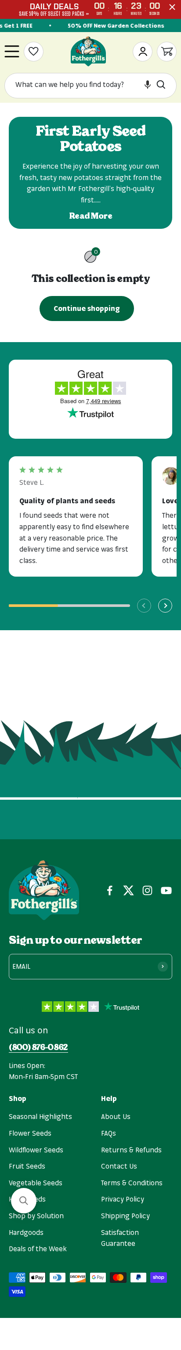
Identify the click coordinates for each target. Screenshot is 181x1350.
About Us (115, 1116)
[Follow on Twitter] (128, 890)
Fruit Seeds (27, 1166)
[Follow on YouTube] (166, 890)
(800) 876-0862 (38, 1047)
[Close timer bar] (172, 7)
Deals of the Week (38, 1248)
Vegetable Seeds (35, 1182)
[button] (148, 84)
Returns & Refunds (131, 1149)
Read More (90, 216)
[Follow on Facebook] (110, 890)
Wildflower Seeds (36, 1149)
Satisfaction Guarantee (120, 1238)
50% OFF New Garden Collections (114, 25)
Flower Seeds (30, 1133)
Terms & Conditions (132, 1182)
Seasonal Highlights (40, 1116)
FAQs (108, 1133)
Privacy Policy (122, 1199)
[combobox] (83, 84)
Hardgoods (26, 1232)
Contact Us (119, 1166)
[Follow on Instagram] (147, 890)
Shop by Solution (36, 1215)
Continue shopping (87, 308)
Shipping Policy (125, 1215)
